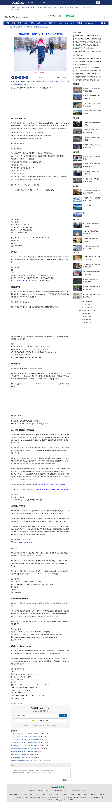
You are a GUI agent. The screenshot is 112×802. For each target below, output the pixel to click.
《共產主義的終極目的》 (87, 308)
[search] (55, 2)
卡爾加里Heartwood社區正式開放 (23, 751)
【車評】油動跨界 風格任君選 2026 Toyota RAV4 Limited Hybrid (93, 61)
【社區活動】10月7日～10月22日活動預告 (26, 734)
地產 (38, 23)
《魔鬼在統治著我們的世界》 (87, 311)
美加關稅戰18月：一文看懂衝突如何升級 (87, 36)
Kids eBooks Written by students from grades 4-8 (49, 484)
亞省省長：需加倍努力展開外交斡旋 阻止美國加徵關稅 (91, 51)
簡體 (31, 2)
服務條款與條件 (47, 725)
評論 (44, 8)
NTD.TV (66, 790)
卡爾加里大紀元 (14, 794)
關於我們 (32, 790)
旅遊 (73, 23)
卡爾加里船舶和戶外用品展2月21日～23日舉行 (27, 760)
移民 (32, 23)
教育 (20, 23)
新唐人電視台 (76, 790)
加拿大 (23, 27)
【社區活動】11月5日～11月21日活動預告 (25, 740)
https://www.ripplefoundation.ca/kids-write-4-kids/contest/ (50, 489)
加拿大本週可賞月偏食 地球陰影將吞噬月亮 (87, 42)
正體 (27, 2)
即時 (40, 8)
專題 (49, 8)
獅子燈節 (48, 81)
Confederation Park (21, 280)
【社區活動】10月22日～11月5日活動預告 (25, 737)
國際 (27, 8)
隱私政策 (54, 725)
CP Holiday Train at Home (23, 542)
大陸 (13, 8)
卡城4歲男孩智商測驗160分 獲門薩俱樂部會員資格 (89, 39)
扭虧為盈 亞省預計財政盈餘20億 (84, 48)
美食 (66, 23)
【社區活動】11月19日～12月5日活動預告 (25, 743)
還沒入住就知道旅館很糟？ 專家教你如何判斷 (88, 58)
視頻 (54, 8)
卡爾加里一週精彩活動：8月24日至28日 (25, 748)
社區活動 (38, 81)
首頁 (7, 23)
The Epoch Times (56, 790)
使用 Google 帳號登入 (41, 720)
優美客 (85, 790)
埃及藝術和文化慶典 (20, 84)
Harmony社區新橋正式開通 (21, 754)
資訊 (60, 23)
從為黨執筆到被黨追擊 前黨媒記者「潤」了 (87, 77)
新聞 (13, 23)
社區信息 (41, 27)
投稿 (47, 790)
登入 (98, 2)
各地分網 (15, 10)
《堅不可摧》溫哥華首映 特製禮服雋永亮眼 (87, 71)
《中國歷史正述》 (87, 319)
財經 (66, 8)
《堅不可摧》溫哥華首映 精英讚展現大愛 (87, 80)
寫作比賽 (61, 81)
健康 (88, 8)
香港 (23, 8)
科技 (61, 8)
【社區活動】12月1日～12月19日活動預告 (26, 745)
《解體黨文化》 (87, 313)
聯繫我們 (40, 790)
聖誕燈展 (55, 81)
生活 (83, 8)
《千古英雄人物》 (87, 322)
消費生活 (52, 23)
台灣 (32, 8)
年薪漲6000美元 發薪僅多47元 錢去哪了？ (87, 67)
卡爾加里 (29, 27)
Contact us (89, 23)
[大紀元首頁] (18, 3)
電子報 (79, 23)
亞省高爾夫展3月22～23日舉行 (22, 757)
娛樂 (71, 8)
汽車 (45, 23)
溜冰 (42, 81)
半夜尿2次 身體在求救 (81, 64)
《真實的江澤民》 (87, 316)
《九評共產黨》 (87, 305)
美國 (18, 8)
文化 (76, 8)
